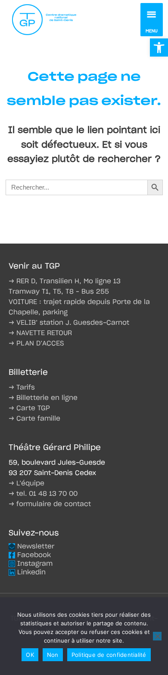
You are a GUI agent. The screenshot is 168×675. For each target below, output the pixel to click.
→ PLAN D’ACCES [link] (36, 343)
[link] (159, 47)
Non (53, 654)
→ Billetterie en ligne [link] (43, 398)
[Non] (157, 636)
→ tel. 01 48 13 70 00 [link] (43, 494)
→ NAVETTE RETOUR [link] (40, 333)
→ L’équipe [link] (26, 483)
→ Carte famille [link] (34, 418)
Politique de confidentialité (109, 654)
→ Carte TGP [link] (29, 408)
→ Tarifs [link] (22, 387)
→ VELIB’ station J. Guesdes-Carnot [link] (69, 323)
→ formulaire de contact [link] (50, 504)
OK (30, 654)
